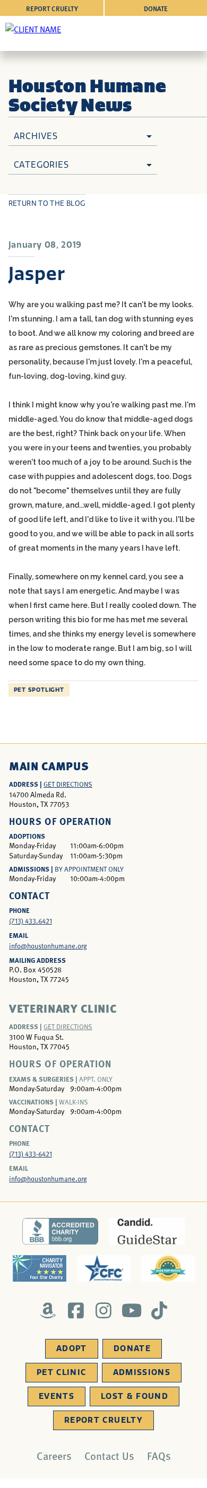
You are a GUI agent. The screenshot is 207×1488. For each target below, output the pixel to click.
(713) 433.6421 (30, 921)
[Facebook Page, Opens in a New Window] (75, 1310)
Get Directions (68, 784)
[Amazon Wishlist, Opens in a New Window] (48, 1310)
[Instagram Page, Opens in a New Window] (103, 1310)
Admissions (142, 1372)
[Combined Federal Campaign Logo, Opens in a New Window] (104, 1268)
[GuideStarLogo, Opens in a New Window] (147, 1231)
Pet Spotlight (39, 689)
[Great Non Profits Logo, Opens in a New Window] (168, 1268)
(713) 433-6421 (30, 1154)
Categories (41, 165)
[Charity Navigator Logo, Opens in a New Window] (39, 1268)
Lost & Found (134, 1396)
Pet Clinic (62, 1372)
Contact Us (109, 1456)
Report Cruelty (52, 8)
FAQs (159, 1456)
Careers (54, 1456)
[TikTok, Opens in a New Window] (159, 1310)
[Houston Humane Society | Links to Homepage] (33, 28)
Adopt (71, 1348)
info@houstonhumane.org (48, 946)
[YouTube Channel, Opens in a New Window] (131, 1310)
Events (56, 1396)
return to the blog (46, 203)
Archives (36, 136)
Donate (156, 8)
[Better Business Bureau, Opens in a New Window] (60, 1231)
